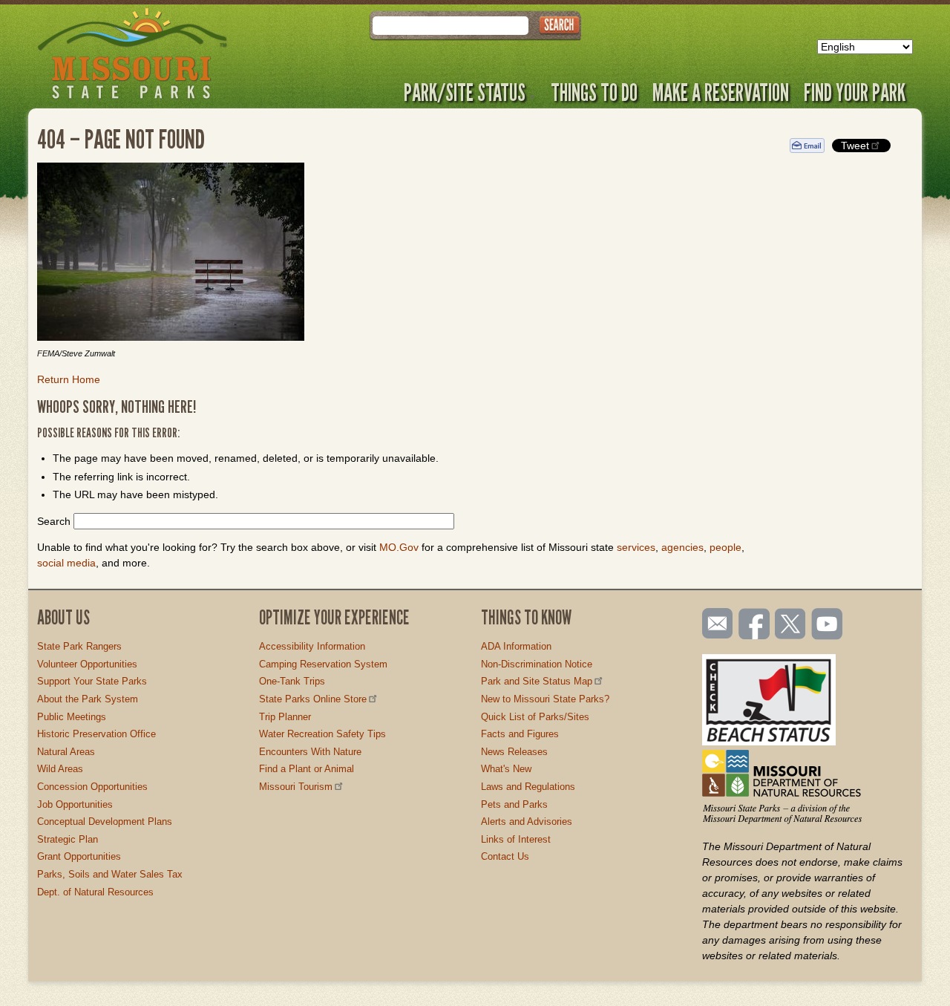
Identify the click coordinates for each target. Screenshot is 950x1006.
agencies (682, 547)
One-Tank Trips (292, 681)
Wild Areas (60, 768)
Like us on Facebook (754, 625)
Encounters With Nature (310, 751)
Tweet (855, 145)
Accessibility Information (312, 646)
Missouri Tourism (295, 786)
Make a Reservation (720, 92)
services (636, 547)
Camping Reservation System (323, 664)
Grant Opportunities (79, 856)
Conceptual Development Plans (104, 821)
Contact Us (505, 856)
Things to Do (594, 92)
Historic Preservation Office (96, 733)
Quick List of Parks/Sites (535, 716)
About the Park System (87, 699)
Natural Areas (66, 751)
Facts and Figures (520, 733)
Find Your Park (854, 92)
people (725, 547)
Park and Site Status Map (536, 681)
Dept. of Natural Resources (95, 892)
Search (54, 521)
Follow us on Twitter (789, 625)
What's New (506, 768)
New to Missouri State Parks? (545, 699)
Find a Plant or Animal (306, 768)
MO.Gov (399, 547)
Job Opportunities (75, 804)
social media (66, 563)
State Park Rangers (79, 646)
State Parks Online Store (313, 699)
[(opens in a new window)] (402, 254)
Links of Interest (516, 839)
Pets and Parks (514, 804)
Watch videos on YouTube (827, 625)
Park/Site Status (464, 92)
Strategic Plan (67, 839)
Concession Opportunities (92, 786)
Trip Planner (285, 716)
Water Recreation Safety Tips (322, 733)
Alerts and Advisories (526, 821)
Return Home (68, 379)
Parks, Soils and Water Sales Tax (110, 874)
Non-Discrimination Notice (536, 664)
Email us (714, 623)
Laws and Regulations (528, 786)
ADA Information (516, 646)
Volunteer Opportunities (87, 664)
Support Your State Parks (92, 681)
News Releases (514, 751)
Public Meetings (71, 716)
